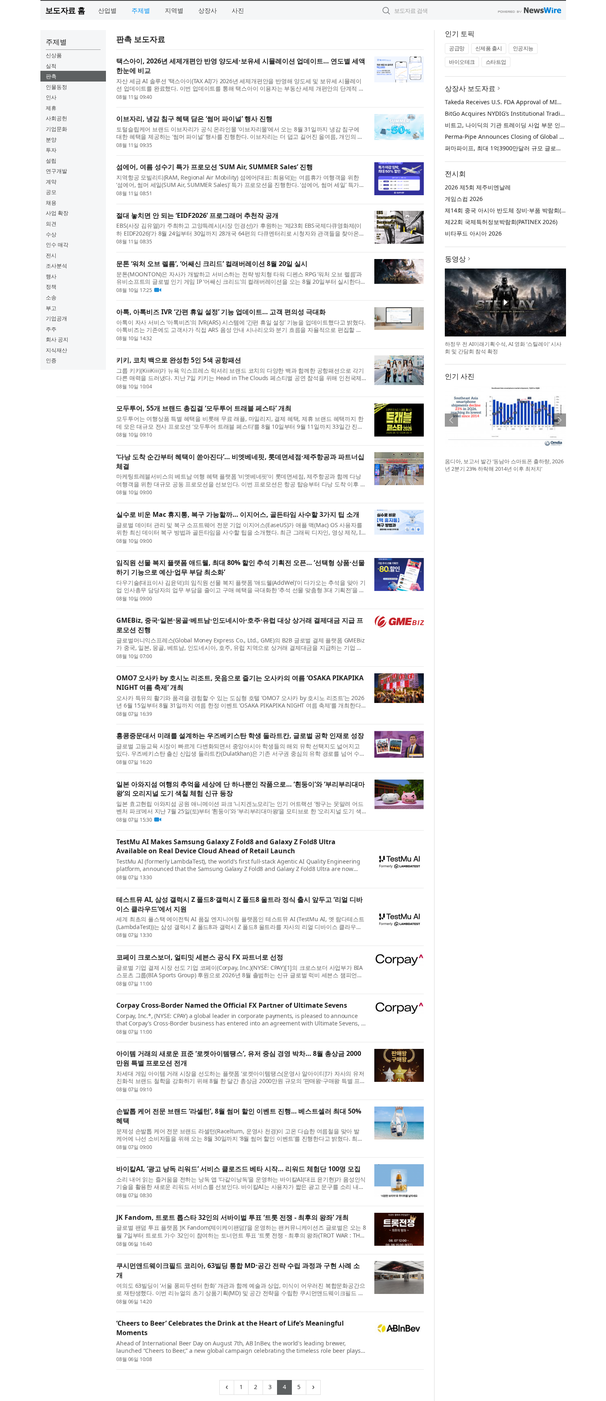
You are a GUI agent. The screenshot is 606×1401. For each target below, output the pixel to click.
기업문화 (56, 129)
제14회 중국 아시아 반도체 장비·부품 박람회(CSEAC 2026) (520, 210)
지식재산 (56, 350)
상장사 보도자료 (470, 88)
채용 (51, 202)
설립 (51, 160)
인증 (51, 360)
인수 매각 (57, 244)
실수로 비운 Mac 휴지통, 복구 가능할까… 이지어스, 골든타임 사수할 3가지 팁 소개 (237, 514)
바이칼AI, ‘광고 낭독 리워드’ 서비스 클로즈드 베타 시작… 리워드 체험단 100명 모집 (238, 1168)
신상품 (54, 55)
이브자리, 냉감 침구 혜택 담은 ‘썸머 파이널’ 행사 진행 (194, 118)
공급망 (457, 48)
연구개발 (56, 171)
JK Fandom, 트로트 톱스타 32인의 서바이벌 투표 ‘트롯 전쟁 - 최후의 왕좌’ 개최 (232, 1217)
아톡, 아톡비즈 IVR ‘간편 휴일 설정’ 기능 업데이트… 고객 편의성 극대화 (221, 311)
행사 (51, 276)
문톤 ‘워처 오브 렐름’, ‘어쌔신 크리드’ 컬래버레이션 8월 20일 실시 (212, 263)
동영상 (455, 259)
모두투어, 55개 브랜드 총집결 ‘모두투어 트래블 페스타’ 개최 (203, 408)
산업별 (107, 10)
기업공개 (56, 318)
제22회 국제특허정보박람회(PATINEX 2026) (501, 222)
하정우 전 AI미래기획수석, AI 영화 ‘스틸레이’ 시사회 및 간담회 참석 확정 (503, 347)
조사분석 (56, 265)
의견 (51, 223)
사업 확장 (57, 213)
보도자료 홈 (65, 10)
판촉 (51, 76)
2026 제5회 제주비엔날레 (478, 187)
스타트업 (496, 61)
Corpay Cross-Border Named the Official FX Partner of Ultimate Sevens (231, 1005)
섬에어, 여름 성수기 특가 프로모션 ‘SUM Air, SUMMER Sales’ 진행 (214, 166)
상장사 (207, 10)
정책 (51, 286)
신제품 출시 (488, 48)
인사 (51, 97)
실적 (51, 66)
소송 (51, 297)
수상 (51, 234)
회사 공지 (57, 339)
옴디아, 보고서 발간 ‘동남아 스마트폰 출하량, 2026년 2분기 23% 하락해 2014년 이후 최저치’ (504, 465)
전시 (51, 255)
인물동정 (56, 87)
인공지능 (523, 48)
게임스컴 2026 (464, 199)
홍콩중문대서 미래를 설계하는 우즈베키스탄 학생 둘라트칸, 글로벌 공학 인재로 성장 (240, 735)
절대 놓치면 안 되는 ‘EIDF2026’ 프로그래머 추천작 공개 (197, 215)
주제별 (141, 10)
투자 (51, 150)
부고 (51, 308)
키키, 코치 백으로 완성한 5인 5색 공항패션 (178, 359)
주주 (51, 329)
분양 (51, 139)
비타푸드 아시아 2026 (473, 233)
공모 (51, 192)
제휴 (51, 108)
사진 (238, 10)
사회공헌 (56, 118)
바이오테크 (462, 61)
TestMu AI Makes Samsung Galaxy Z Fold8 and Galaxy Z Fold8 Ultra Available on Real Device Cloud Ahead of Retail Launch (226, 846)
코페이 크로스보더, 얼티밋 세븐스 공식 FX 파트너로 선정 (199, 957)
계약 (51, 181)
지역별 (174, 10)
